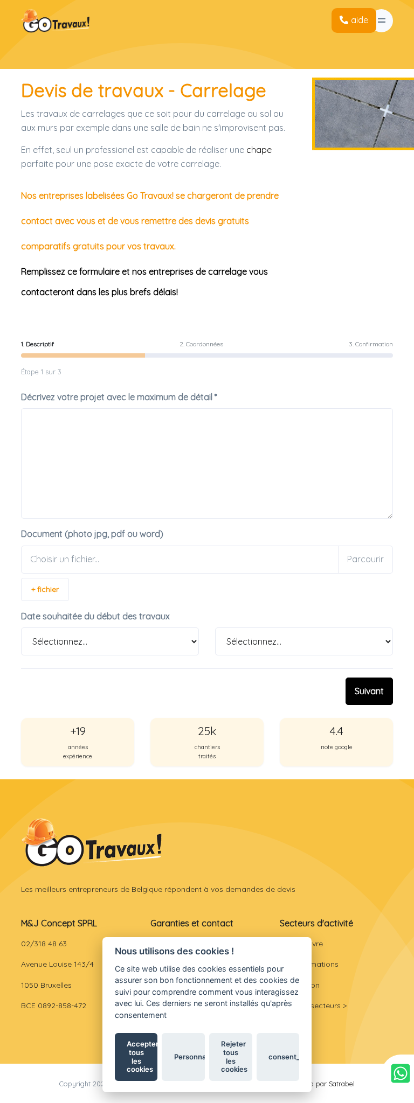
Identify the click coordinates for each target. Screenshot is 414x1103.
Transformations (309, 964)
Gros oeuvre (301, 943)
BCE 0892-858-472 (53, 1005)
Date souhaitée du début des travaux (95, 616)
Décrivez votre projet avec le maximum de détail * (119, 397)
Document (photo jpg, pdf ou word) (92, 533)
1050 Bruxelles (46, 985)
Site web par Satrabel (321, 1083)
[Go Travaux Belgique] (55, 20)
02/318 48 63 (44, 943)
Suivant (369, 691)
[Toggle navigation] (381, 20)
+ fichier (45, 589)
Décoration (300, 985)
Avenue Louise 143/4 (57, 964)
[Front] (92, 842)
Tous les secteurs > (313, 1005)
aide (359, 20)
